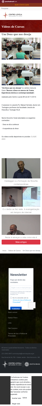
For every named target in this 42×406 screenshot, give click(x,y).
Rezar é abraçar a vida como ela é (21, 237)
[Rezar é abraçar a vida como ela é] (21, 229)
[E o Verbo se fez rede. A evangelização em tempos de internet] (21, 201)
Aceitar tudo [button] (16, 398)
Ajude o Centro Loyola (22, 5)
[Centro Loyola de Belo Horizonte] (12, 15)
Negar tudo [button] (16, 404)
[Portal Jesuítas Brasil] (9, 1)
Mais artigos (21, 242)
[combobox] (21, 8)
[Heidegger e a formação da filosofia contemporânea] (21, 173)
